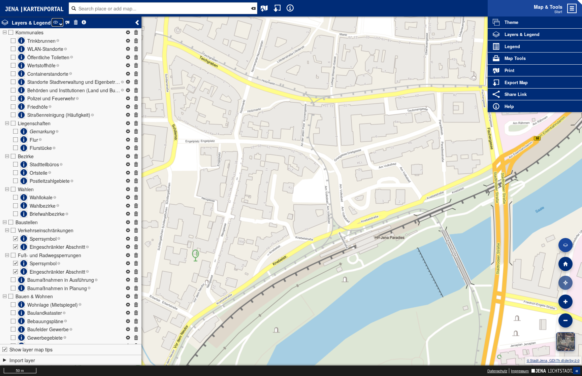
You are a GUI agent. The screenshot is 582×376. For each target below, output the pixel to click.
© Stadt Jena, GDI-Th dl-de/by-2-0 (553, 360)
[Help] (290, 8)
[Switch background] (565, 341)
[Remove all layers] (75, 22)
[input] (163, 8)
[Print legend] (67, 22)
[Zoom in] (565, 302)
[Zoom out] (565, 320)
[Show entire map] (565, 264)
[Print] (264, 8)
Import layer (22, 360)
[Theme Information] (84, 22)
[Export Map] (277, 8)
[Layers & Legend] (565, 245)
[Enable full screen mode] (579, 8)
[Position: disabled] (565, 283)
